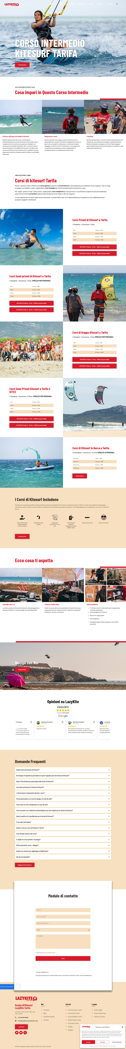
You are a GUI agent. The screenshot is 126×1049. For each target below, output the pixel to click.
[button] (122, 1027)
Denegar (102, 1042)
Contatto (100, 4)
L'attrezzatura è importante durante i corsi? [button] (30, 793)
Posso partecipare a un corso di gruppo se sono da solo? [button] (34, 799)
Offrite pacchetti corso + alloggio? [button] (27, 845)
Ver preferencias (116, 1042)
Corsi (51, 4)
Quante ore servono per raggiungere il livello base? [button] (32, 851)
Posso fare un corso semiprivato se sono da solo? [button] (32, 805)
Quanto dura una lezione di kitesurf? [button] (27, 770)
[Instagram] (25, 1032)
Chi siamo (90, 4)
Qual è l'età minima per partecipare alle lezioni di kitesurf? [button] (35, 781)
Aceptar (88, 1042)
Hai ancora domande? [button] (23, 857)
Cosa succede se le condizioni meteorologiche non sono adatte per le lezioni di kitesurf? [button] (44, 810)
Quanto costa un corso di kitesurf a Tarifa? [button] (30, 828)
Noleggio (71, 4)
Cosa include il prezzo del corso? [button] (26, 834)
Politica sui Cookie (94, 1046)
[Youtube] (21, 1032)
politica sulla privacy (49, 952)
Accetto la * (46, 952)
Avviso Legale (112, 1046)
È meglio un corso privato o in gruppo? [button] (28, 839)
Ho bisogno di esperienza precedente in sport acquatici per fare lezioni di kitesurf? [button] (42, 776)
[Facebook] (17, 1032)
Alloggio (81, 4)
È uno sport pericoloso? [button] (23, 822)
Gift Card (109, 4)
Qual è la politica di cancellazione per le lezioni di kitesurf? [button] (35, 816)
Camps (61, 4)
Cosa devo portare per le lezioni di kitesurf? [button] (30, 787)
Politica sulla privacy (103, 1046)
